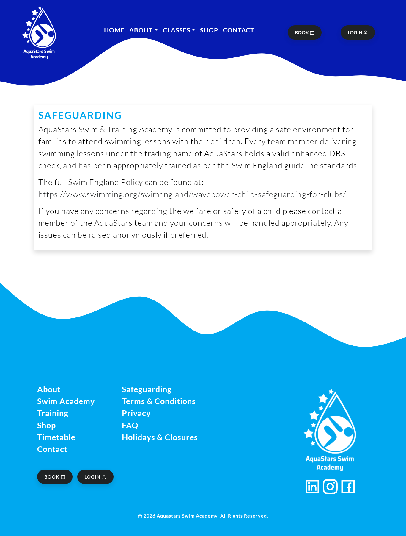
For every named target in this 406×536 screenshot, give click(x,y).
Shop (209, 30)
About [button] (141, 30)
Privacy (136, 413)
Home (114, 30)
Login (355, 32)
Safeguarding (147, 389)
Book (302, 32)
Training (52, 413)
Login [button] (93, 476)
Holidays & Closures (160, 437)
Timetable (56, 437)
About (49, 389)
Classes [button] (176, 30)
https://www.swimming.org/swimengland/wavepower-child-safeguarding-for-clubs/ (192, 194)
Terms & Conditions (159, 401)
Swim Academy (66, 401)
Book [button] (52, 476)
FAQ (130, 425)
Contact (238, 30)
